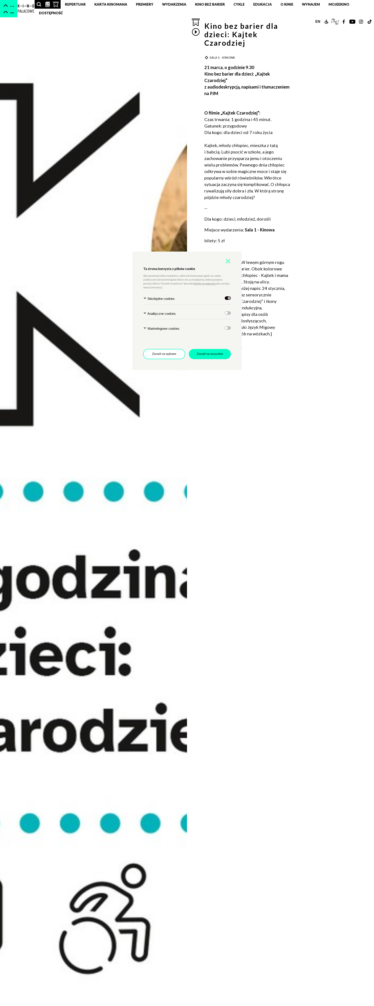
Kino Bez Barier (210, 4)
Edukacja (262, 4)
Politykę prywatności (204, 283)
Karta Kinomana (110, 4)
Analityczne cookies (161, 313)
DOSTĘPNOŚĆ (51, 13)
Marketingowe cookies (163, 328)
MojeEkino (339, 4)
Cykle (239, 4)
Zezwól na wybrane (164, 353)
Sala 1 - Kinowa (260, 229)
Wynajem (311, 4)
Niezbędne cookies (161, 298)
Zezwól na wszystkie (210, 353)
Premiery (144, 4)
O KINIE (286, 4)
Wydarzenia (174, 4)
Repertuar (75, 4)
